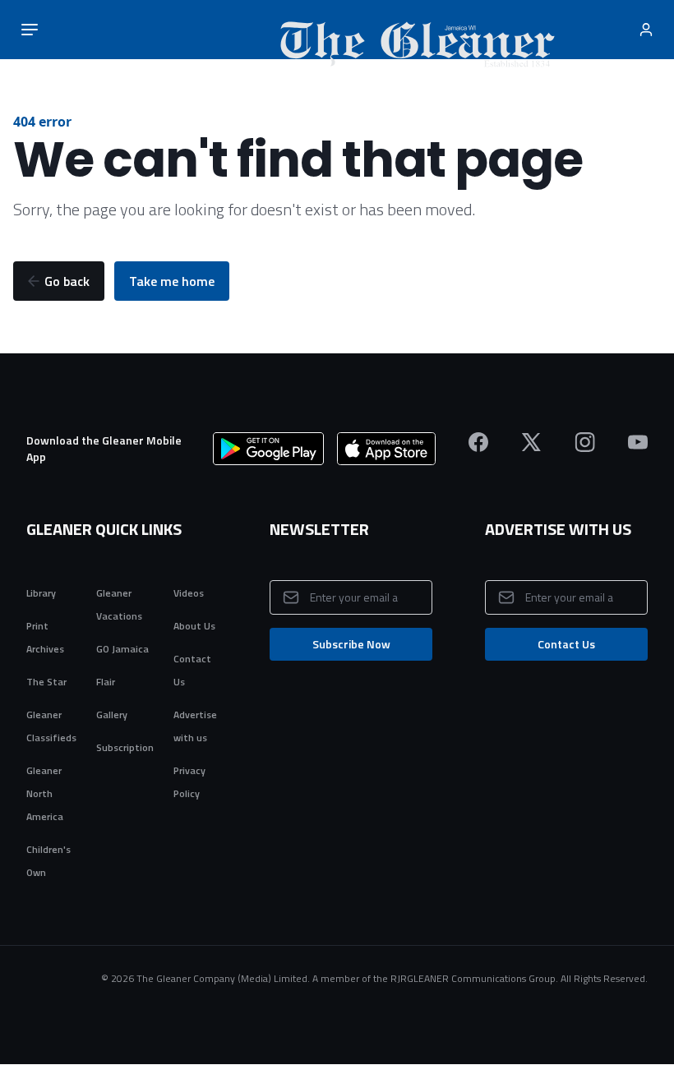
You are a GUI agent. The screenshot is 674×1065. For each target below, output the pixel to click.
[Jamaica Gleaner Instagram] (585, 442)
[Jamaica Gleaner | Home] (339, 29)
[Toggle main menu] (29, 29)
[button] (58, 281)
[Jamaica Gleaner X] (531, 442)
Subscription (125, 747)
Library (41, 593)
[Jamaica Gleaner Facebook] (478, 442)
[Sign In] (647, 29)
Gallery (111, 714)
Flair (105, 681)
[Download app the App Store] (386, 448)
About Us (194, 626)
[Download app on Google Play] (268, 448)
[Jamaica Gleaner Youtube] (638, 442)
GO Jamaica (122, 649)
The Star (46, 681)
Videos (188, 593)
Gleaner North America (44, 793)
